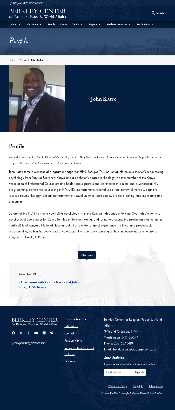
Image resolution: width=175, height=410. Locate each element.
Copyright (138, 386)
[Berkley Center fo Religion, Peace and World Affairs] (37, 14)
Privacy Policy (156, 386)
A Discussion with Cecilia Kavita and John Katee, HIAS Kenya (48, 285)
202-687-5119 (123, 343)
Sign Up (139, 372)
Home (12, 60)
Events (63, 24)
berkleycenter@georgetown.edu (134, 349)
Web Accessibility (117, 386)
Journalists (71, 333)
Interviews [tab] (88, 255)
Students (69, 361)
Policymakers (73, 340)
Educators (71, 326)
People (51, 24)
